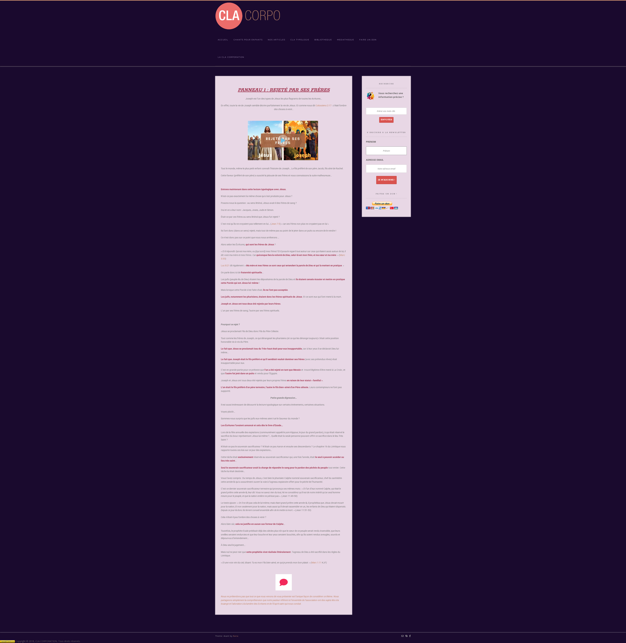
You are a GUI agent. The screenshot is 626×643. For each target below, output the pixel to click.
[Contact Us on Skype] (406, 636)
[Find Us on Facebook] (410, 636)
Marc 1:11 (316, 562)
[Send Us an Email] (402, 636)
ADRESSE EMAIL (375, 159)
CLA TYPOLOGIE (300, 40)
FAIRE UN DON (368, 40)
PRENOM (371, 141)
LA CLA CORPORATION (231, 57)
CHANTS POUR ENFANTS (248, 40)
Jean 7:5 (275, 224)
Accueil (223, 40)
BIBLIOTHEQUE (323, 40)
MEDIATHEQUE (345, 40)
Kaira (235, 636)
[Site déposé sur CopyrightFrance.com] (7, 641)
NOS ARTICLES (276, 40)
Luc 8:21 (225, 265)
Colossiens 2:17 (323, 105)
